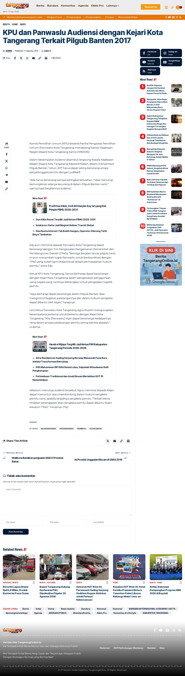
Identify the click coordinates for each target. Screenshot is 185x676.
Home (15, 24)
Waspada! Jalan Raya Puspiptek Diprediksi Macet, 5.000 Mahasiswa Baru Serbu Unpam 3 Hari (157, 104)
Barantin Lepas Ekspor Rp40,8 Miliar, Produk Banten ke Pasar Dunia (16, 590)
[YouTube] (169, 17)
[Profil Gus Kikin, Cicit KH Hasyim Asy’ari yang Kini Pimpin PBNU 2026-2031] (40, 207)
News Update (68, 609)
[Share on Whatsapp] (27, 58)
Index (23, 24)
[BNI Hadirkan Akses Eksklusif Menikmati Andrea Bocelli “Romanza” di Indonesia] (176, 194)
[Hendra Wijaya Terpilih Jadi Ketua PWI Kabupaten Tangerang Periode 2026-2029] (40, 346)
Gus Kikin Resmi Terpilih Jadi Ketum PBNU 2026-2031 (65, 219)
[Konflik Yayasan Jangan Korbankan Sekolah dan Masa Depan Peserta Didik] (176, 88)
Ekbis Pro (102, 613)
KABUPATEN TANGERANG (155, 613)
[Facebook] (166, 17)
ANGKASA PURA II (57, 613)
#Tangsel (109, 17)
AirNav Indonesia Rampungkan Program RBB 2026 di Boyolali (165, 590)
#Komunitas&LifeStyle (128, 17)
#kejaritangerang (48, 429)
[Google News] (173, 17)
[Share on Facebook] (15, 58)
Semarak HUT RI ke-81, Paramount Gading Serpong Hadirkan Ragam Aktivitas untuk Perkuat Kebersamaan (92, 593)
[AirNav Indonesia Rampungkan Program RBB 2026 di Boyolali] (166, 567)
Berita (6, 24)
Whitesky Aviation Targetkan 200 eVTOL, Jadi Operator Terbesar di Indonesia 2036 (157, 230)
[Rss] (180, 17)
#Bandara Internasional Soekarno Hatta (24, 17)
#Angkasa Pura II (54, 17)
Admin (9, 51)
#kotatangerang (67, 429)
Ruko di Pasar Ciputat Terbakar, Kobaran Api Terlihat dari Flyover (157, 182)
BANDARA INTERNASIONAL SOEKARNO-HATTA (152, 609)
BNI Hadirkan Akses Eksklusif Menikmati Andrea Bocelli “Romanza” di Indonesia (156, 197)
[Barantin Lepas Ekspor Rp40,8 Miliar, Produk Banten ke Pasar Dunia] (19, 567)
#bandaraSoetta (81, 613)
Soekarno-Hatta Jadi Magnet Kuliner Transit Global (65, 225)
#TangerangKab (73, 17)
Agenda (38, 613)
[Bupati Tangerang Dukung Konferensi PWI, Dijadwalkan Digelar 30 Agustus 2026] (56, 567)
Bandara (7, 582)
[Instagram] (176, 17)
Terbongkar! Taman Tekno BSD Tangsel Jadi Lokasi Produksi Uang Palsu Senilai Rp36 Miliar (157, 213)
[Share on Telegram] (6, 174)
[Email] (33, 58)
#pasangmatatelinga (16, 613)
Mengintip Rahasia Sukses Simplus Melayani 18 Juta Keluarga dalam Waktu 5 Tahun (157, 154)
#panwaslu (81, 429)
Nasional (101, 609)
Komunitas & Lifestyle (124, 613)
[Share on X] (21, 58)
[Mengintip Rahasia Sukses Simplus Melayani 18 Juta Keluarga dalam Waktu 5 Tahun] (176, 152)
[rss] (150, 71)
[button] (172, 7)
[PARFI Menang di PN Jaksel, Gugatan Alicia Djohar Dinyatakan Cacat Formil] (176, 168)
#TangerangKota (93, 17)
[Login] (166, 7)
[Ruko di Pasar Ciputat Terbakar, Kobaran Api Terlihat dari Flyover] (176, 182)
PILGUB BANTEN (96, 429)
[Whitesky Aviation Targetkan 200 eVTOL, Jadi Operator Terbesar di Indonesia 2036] (176, 228)
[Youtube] (150, 62)
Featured (51, 582)
